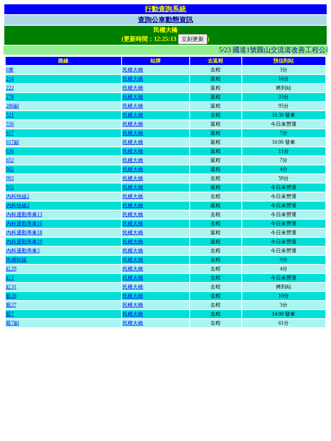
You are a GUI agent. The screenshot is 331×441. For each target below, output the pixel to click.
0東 (10, 70)
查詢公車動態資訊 (165, 19)
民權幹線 (16, 260)
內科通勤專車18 (24, 233)
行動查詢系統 (165, 8)
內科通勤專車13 (24, 214)
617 (10, 133)
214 (10, 79)
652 (10, 160)
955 (10, 187)
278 (10, 97)
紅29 (11, 269)
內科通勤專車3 (23, 251)
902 (10, 169)
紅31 (11, 287)
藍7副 (12, 323)
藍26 (11, 296)
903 (10, 178)
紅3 (10, 278)
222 (10, 88)
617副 (12, 142)
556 (10, 124)
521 (10, 115)
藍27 (11, 305)
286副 (12, 106)
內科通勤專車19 (24, 242)
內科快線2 (17, 196)
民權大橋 (132, 70)
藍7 (10, 314)
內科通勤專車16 (24, 223)
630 (10, 151)
